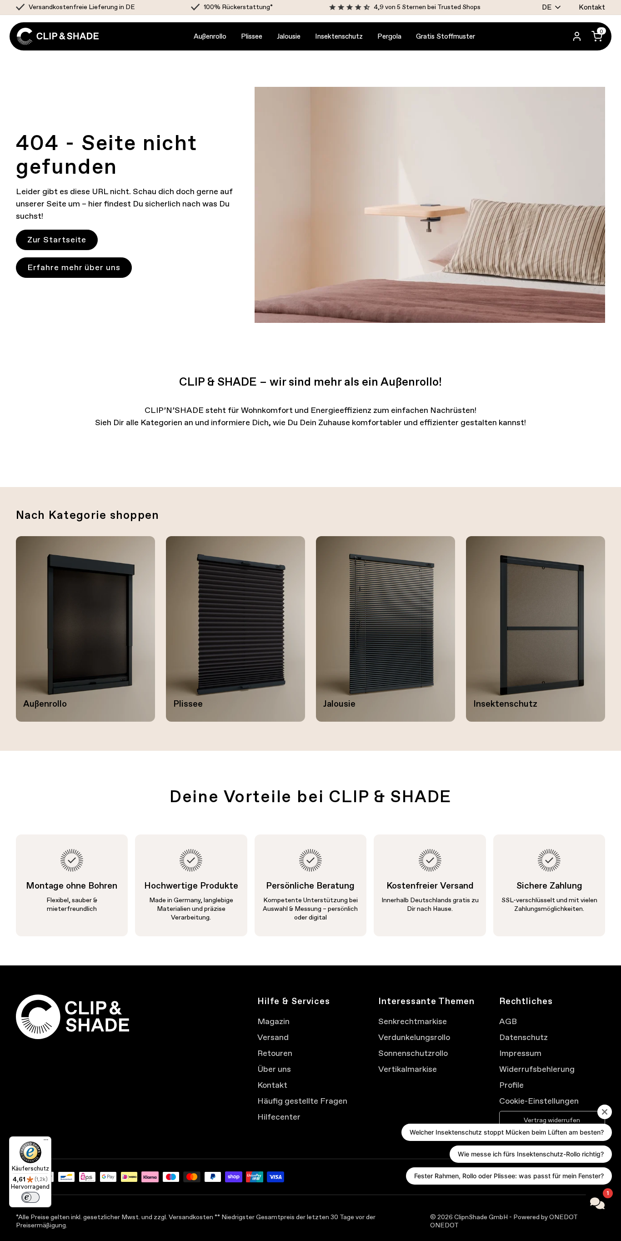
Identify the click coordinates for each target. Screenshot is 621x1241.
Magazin (273, 1021)
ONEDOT (444, 1225)
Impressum (520, 1053)
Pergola (389, 36)
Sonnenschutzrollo (413, 1053)
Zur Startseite (57, 240)
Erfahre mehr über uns (73, 267)
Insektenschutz (339, 36)
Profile (511, 1085)
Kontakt (592, 7)
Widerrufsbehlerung (537, 1069)
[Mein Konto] (577, 36)
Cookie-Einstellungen (539, 1101)
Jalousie (288, 36)
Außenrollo (210, 36)
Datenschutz (523, 1037)
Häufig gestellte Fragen (302, 1101)
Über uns (274, 1069)
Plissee (251, 36)
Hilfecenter (278, 1117)
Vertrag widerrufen (552, 1120)
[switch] (30, 1197)
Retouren (274, 1053)
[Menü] (45, 1141)
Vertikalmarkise (407, 1069)
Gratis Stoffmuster (445, 36)
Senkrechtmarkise (412, 1021)
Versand (273, 1037)
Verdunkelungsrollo (414, 1037)
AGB (508, 1021)
